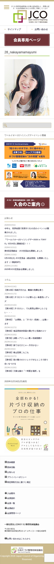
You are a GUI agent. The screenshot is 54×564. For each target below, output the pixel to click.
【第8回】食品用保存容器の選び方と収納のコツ (25, 331)
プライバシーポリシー (17, 477)
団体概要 (11, 462)
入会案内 (11, 493)
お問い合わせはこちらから (18, 539)
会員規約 (11, 498)
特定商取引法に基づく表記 (18, 482)
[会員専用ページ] (27, 45)
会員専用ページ (14, 513)
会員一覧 (11, 503)
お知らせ (11, 472)
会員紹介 (11, 508)
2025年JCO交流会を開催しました (19, 269)
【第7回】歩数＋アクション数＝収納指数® (23, 338)
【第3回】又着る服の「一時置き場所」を (22, 371)
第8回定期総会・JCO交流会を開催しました (23, 251)
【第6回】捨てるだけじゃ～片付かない (21, 345)
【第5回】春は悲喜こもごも (16, 352)
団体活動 (11, 467)
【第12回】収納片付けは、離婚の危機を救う (23, 290)
